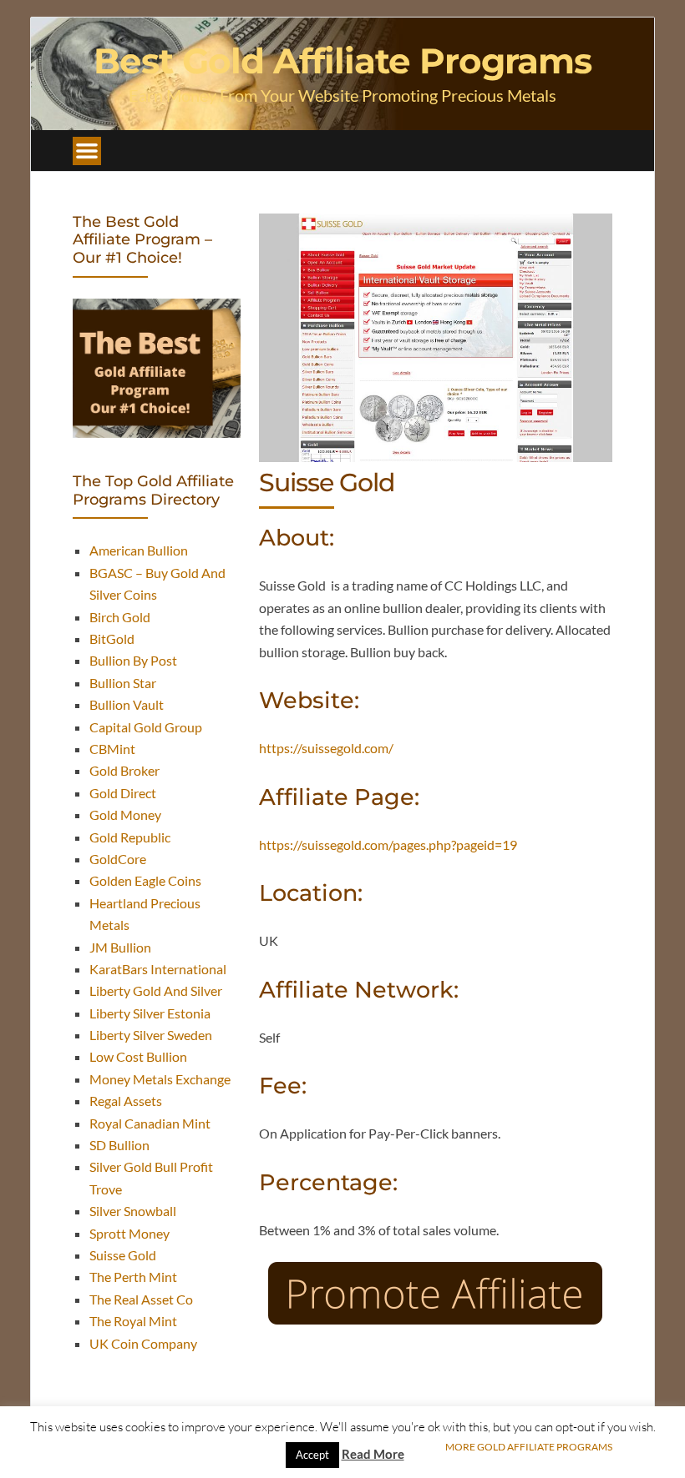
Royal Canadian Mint (150, 1123)
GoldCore (117, 859)
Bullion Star (122, 683)
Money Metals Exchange (160, 1079)
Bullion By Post (133, 660)
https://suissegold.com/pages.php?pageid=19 (388, 844)
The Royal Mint (133, 1321)
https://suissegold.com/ (326, 748)
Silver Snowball (132, 1211)
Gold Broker (124, 770)
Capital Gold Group (145, 727)
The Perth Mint (133, 1276)
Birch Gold (119, 617)
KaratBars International (157, 969)
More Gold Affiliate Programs (528, 1447)
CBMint (112, 749)
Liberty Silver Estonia (150, 1013)
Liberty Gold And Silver (155, 990)
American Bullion (138, 550)
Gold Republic (129, 837)
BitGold (111, 638)
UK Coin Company (143, 1343)
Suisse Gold (122, 1255)
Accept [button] (312, 1454)
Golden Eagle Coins (145, 880)
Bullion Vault (126, 704)
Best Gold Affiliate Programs (342, 60)
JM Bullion (120, 947)
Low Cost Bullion (138, 1056)
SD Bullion (119, 1145)
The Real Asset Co (141, 1299)
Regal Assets (125, 1100)
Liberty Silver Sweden (150, 1035)
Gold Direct (122, 793)
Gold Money (125, 814)
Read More (373, 1453)
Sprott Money (129, 1233)
